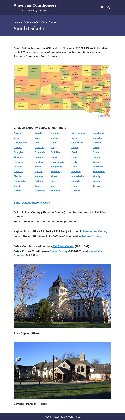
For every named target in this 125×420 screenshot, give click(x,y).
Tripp (74, 186)
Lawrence (98, 166)
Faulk (74, 152)
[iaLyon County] (52, 246)
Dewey (96, 147)
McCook (76, 171)
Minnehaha (77, 176)
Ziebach (76, 190)
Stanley (39, 186)
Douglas (19, 152)
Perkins (39, 181)
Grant (96, 152)
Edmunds (40, 152)
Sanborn (97, 181)
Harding (18, 162)
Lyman (38, 171)
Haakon (39, 157)
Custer (18, 147)
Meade (18, 176)
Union (17, 190)
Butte (74, 138)
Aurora (17, 133)
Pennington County (95, 231)
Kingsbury (56, 166)
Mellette (39, 176)
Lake (74, 166)
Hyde (74, 162)
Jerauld (18, 166)
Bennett (55, 133)
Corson (97, 142)
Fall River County (63, 246)
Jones (38, 166)
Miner (54, 176)
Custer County (58, 251)
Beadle (38, 133)
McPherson (99, 171)
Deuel (74, 147)
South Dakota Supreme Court (32, 202)
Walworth (40, 190)
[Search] (108, 7)
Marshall (55, 171)
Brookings (99, 133)
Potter (54, 181)
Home (17, 22)
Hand (74, 157)
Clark (38, 142)
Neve (48, 416)
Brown (18, 138)
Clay (53, 142)
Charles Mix (21, 142)
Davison (39, 147)
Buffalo (55, 138)
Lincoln (18, 171)
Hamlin (55, 157)
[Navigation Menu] (102, 7)
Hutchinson (57, 162)
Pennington (21, 181)
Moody (96, 176)
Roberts (76, 181)
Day (53, 147)
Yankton (55, 190)
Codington (77, 142)
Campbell (98, 138)
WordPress (73, 416)
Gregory (18, 157)
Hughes (39, 162)
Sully (53, 186)
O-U (37, 22)
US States (27, 22)
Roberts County (91, 236)
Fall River (56, 152)
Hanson (97, 157)
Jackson (98, 162)
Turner (97, 186)
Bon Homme (78, 133)
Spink (17, 186)
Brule (38, 138)
